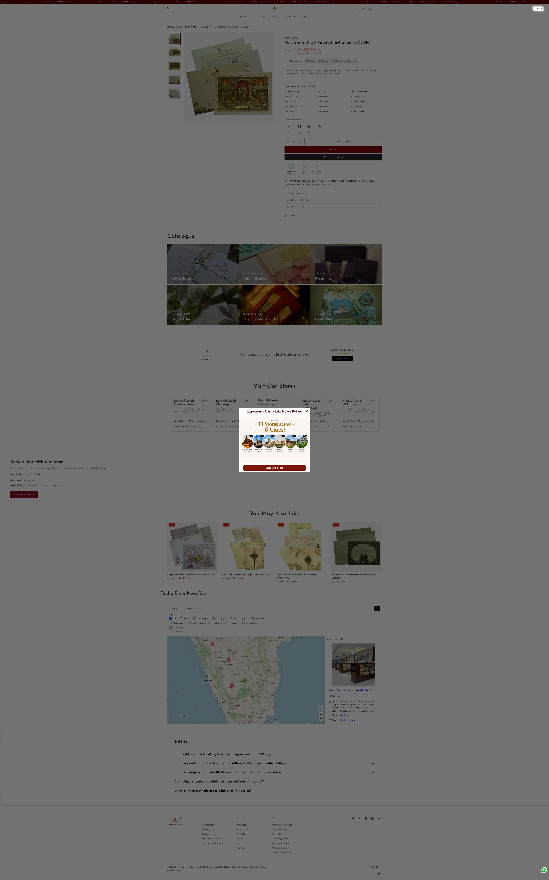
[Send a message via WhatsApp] (544, 870)
